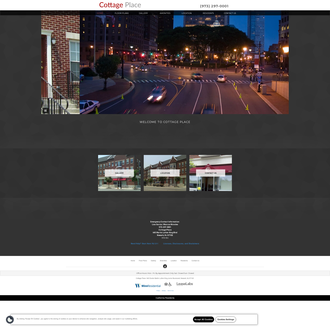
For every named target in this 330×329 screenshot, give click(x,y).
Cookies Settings (225, 319)
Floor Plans (122, 13)
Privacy (158, 290)
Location (187, 13)
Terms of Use (171, 290)
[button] (165, 266)
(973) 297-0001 (214, 6)
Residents (208, 13)
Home (100, 13)
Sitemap (164, 290)
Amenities (165, 13)
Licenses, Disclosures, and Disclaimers (181, 243)
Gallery (143, 13)
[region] (134, 319)
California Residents (165, 297)
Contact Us (230, 13)
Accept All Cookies (203, 319)
